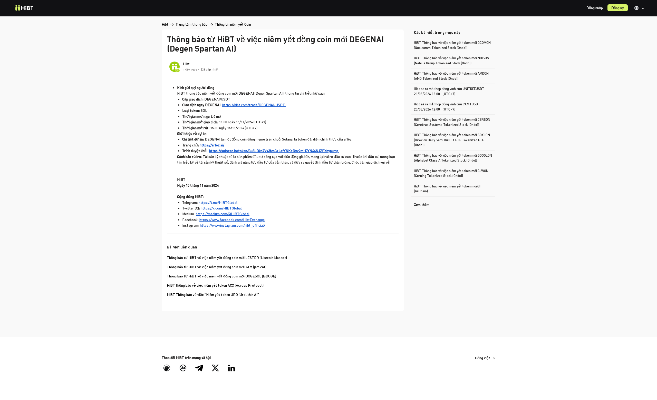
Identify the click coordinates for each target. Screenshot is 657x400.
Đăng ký (617, 8)
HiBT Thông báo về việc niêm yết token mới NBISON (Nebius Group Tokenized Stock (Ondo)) (451, 60)
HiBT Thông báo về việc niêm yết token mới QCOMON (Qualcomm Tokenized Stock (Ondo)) (452, 45)
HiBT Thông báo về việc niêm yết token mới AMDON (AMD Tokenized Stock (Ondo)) (451, 76)
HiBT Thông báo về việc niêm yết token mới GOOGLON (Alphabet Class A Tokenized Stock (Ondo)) (453, 158)
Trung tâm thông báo (192, 24)
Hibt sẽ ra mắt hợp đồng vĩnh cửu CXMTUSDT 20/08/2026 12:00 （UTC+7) (447, 106)
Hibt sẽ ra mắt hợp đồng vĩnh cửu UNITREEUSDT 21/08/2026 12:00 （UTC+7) (449, 91)
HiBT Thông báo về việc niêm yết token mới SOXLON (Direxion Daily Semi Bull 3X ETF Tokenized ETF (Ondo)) (452, 140)
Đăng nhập (594, 8)
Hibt (165, 24)
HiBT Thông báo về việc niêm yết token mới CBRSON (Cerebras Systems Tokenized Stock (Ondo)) (452, 122)
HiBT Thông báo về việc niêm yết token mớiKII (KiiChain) (447, 188)
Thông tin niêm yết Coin (233, 24)
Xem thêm (421, 204)
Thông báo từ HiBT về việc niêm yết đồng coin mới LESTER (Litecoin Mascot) (227, 257)
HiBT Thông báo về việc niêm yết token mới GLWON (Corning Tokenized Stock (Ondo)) (451, 173)
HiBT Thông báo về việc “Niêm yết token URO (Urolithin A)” (213, 294)
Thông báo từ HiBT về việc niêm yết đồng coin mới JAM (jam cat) (216, 267)
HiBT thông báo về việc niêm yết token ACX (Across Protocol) (215, 285)
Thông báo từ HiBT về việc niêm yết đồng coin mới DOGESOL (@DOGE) (221, 276)
